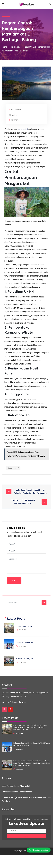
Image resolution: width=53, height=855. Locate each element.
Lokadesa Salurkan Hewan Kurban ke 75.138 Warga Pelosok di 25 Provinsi (25, 642)
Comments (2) (13, 468)
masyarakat (23, 129)
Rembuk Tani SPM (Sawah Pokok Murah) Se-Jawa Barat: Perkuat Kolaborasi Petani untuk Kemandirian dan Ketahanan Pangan (25, 658)
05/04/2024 (16, 109)
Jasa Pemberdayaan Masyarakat (16, 786)
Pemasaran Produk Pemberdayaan (17, 792)
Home (4, 47)
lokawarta (15, 47)
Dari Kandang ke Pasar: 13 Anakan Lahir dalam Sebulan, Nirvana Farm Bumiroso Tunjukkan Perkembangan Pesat (25, 626)
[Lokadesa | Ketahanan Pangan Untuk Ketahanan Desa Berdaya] (26, 4)
